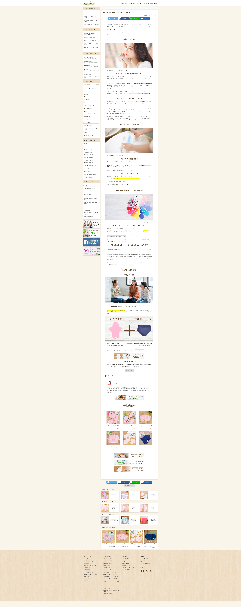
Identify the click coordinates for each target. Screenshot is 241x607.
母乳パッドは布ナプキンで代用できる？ (91, 44)
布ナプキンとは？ (88, 147)
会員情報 (150, 3)
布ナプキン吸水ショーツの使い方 (91, 195)
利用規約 (142, 556)
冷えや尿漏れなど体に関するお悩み (91, 66)
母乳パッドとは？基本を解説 (90, 40)
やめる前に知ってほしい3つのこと (91, 12)
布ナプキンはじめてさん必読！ (90, 58)
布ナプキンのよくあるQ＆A (90, 165)
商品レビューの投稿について (129, 567)
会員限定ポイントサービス (128, 565)
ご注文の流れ (126, 558)
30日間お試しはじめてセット (92, 99)
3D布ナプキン (88, 94)
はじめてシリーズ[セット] (91, 105)
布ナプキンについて (135, 3)
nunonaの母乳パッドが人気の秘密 (91, 48)
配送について (126, 560)
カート (156, 3)
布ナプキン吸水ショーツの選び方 (91, 191)
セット (94, 88)
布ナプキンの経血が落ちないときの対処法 (91, 21)
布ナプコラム (87, 171)
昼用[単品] (87, 116)
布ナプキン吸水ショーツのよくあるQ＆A (91, 203)
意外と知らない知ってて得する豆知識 (91, 71)
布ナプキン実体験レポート (90, 174)
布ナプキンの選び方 (88, 154)
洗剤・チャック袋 (89, 135)
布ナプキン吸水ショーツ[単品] (91, 128)
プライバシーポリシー (145, 558)
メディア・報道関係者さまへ (146, 563)
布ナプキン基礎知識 (106, 556)
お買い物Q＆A (126, 570)
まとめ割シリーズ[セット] (91, 108)
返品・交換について (127, 563)
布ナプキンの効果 (88, 152)
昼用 (89, 88)
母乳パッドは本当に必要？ (90, 37)
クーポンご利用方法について (129, 569)
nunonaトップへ (129, 370)
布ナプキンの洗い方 (88, 162)
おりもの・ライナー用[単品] (91, 113)
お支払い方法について (127, 561)
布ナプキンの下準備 (88, 157)
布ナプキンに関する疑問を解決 (90, 62)
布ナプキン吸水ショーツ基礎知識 (109, 572)
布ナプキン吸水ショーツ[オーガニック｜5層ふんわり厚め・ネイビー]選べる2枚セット (150, 545)
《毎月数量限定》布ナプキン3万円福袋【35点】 (136, 544)
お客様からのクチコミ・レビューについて (91, 76)
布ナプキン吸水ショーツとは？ (91, 188)
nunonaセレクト (89, 96)
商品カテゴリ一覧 (87, 556)
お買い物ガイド (143, 3)
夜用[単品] (87, 119)
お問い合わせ (143, 561)
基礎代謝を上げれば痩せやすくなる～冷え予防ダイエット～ (91, 34)
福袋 (86, 111)
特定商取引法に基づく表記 (146, 560)
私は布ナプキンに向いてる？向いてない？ (91, 17)
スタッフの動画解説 (88, 177)
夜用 (92, 88)
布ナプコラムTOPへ (129, 485)
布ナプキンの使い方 (88, 160)
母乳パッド (87, 578)
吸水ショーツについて (126, 3)
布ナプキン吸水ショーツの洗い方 (91, 199)
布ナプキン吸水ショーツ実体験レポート (91, 213)
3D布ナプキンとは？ (88, 149)
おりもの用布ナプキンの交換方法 (91, 24)
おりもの (85, 88)
